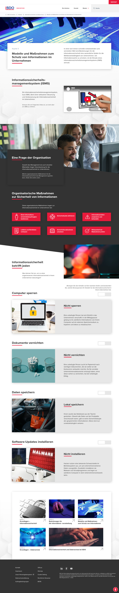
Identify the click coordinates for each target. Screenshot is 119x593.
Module (85, 8)
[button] (114, 2)
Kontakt (76, 8)
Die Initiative (65, 8)
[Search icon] (94, 8)
